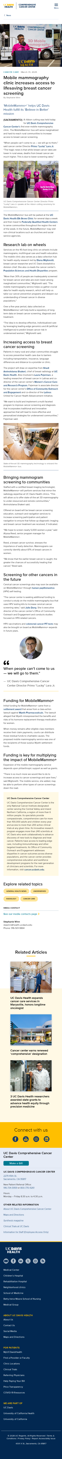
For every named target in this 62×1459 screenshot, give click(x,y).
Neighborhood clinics (14, 1287)
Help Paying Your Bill (14, 1381)
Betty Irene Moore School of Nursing (22, 1298)
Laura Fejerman (42, 375)
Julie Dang (30, 607)
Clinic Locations (11, 1363)
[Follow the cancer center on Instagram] (36, 1139)
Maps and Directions (13, 1214)
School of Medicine (13, 1293)
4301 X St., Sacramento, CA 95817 (31, 1443)
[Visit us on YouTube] (6, 1261)
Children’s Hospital (13, 1275)
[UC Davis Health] (13, 1250)
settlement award (12, 709)
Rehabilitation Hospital (15, 1281)
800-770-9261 (27, 1187)
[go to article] (31, 977)
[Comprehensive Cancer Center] (19, 5)
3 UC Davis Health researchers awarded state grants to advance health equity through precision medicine (29, 1101)
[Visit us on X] (27, 1261)
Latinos (47, 392)
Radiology (11, 898)
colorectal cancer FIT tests (39, 623)
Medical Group (10, 1304)
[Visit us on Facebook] (12, 1261)
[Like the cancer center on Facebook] (15, 1139)
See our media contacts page (20, 914)
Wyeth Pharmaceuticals (31, 712)
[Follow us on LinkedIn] (46, 1139)
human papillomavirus (43, 588)
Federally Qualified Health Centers (40, 222)
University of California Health (18, 1413)
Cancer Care (11, 72)
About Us (8, 1319)
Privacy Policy (24, 1438)
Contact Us (9, 1325)
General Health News (16, 891)
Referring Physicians (13, 1375)
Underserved (39, 891)
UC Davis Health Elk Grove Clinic (28, 216)
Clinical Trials (10, 1369)
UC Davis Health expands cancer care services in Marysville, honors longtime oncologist (27, 1003)
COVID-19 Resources (14, 1392)
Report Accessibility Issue (44, 1438)
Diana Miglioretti (45, 260)
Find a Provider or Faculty (16, 1357)
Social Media (10, 1331)
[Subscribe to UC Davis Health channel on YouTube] (26, 1139)
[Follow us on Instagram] (34, 1261)
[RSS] (41, 1261)
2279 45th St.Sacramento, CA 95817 (14, 1177)
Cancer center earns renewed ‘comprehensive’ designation (29, 1052)
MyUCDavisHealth (12, 1352)
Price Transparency (13, 1386)
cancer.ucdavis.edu (34, 869)
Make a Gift (16, 1163)
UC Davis (8, 1407)
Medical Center (11, 1270)
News (8, 15)
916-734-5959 (10, 1187)
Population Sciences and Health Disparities (25, 270)
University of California (15, 1419)
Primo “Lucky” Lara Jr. (42, 146)
